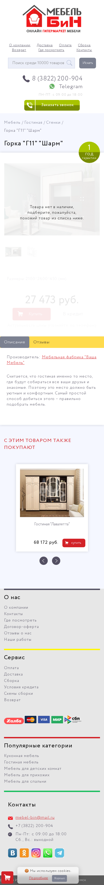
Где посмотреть (51, 50)
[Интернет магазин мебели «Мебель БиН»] (52, 31)
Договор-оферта (21, 627)
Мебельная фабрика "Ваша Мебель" (52, 360)
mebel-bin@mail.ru (35, 818)
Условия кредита (21, 687)
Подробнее (38, 878)
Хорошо (59, 878)
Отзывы (41, 342)
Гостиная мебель (21, 762)
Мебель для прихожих (27, 775)
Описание (14, 342)
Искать (88, 62)
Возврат (19, 50)
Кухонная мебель (21, 756)
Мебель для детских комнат (33, 769)
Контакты (84, 50)
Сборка (84, 45)
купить (76, 542)
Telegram (71, 87)
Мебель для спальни (25, 782)
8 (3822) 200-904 (57, 78)
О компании (20, 45)
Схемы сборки (18, 694)
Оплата (65, 45)
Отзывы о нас (18, 633)
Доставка (45, 45)
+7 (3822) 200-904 (34, 826)
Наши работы (17, 640)
